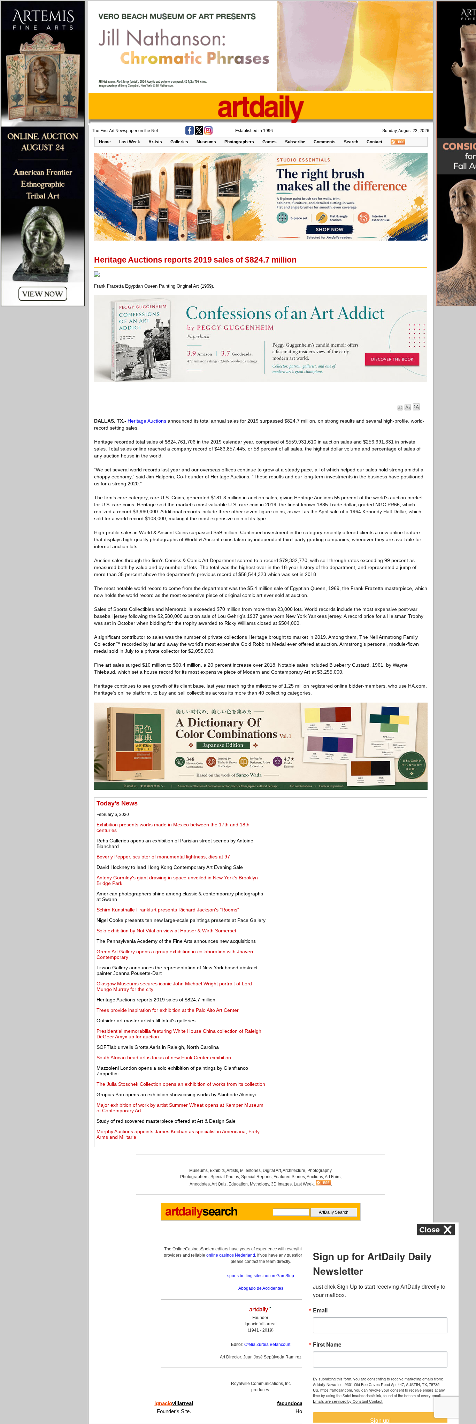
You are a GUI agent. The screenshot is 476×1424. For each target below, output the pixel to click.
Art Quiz (219, 1184)
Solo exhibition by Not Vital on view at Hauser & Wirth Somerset (166, 930)
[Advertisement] (347, 848)
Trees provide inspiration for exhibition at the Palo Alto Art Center (168, 1010)
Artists (155, 141)
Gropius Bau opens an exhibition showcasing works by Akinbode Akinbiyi (176, 1094)
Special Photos (224, 1176)
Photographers (239, 141)
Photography (319, 1170)
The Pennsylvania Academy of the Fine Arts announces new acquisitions (176, 941)
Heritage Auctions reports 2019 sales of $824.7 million (156, 999)
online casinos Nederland (230, 1255)
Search (351, 141)
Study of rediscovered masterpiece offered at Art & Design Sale (166, 1121)
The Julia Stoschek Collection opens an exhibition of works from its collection (181, 1084)
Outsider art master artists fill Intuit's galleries (146, 1020)
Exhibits (217, 1170)
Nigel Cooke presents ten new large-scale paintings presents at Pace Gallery (181, 920)
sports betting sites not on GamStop (260, 1275)
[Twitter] (199, 133)
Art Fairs (332, 1176)
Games (269, 141)
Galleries (179, 141)
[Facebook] (189, 133)
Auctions (315, 1176)
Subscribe (295, 141)
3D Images (281, 1184)
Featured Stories (289, 1176)
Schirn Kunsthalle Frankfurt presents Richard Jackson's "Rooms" (168, 909)
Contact (374, 141)
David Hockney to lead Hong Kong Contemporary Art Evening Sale (170, 867)
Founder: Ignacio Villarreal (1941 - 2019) (261, 1324)
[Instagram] (208, 133)
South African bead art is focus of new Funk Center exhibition (164, 1057)
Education (238, 1184)
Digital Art (272, 1170)
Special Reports (256, 1176)
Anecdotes (200, 1184)
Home (105, 141)
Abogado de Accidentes (260, 1288)
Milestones (250, 1170)
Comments (325, 141)
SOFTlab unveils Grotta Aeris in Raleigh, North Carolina (158, 1047)
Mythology (259, 1184)
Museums (206, 141)
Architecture (294, 1170)
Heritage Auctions (147, 421)
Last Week (129, 141)
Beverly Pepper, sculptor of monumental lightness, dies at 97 (163, 856)
